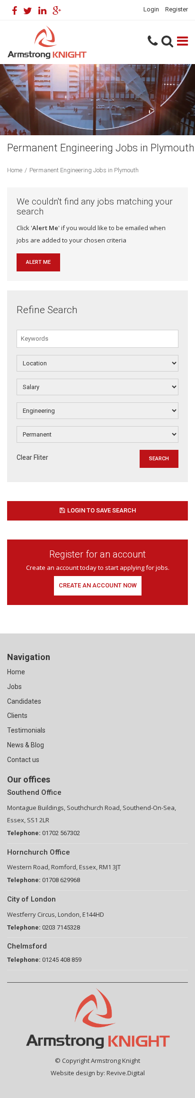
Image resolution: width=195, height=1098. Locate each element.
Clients (17, 715)
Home (14, 170)
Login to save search (101, 510)
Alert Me (38, 262)
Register (176, 9)
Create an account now (98, 585)
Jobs (14, 686)
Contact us (23, 759)
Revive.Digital (125, 1073)
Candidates (24, 701)
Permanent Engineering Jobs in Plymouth (84, 170)
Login (151, 9)
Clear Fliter (32, 457)
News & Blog (25, 745)
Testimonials (26, 730)
